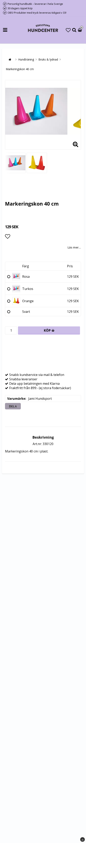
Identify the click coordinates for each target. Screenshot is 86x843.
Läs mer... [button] (74, 247)
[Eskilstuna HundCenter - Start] (43, 28)
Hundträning (26, 59)
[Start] (10, 59)
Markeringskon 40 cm (20, 69)
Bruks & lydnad (48, 59)
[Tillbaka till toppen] (82, 839)
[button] (68, 30)
